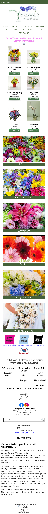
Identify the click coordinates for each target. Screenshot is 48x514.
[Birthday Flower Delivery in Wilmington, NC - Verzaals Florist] (24, 168)
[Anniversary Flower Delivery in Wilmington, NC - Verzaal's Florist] (24, 202)
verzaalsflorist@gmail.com (24, 433)
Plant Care (24, 396)
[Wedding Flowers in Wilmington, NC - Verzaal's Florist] (24, 302)
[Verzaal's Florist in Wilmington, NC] (23, 22)
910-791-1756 (7, 2)
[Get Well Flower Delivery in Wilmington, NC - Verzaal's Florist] (24, 235)
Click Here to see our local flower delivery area (24, 388)
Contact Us (24, 394)
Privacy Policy (24, 400)
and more (5, 463)
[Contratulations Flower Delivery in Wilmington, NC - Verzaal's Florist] (24, 269)
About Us (24, 398)
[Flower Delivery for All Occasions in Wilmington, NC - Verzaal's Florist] (24, 135)
